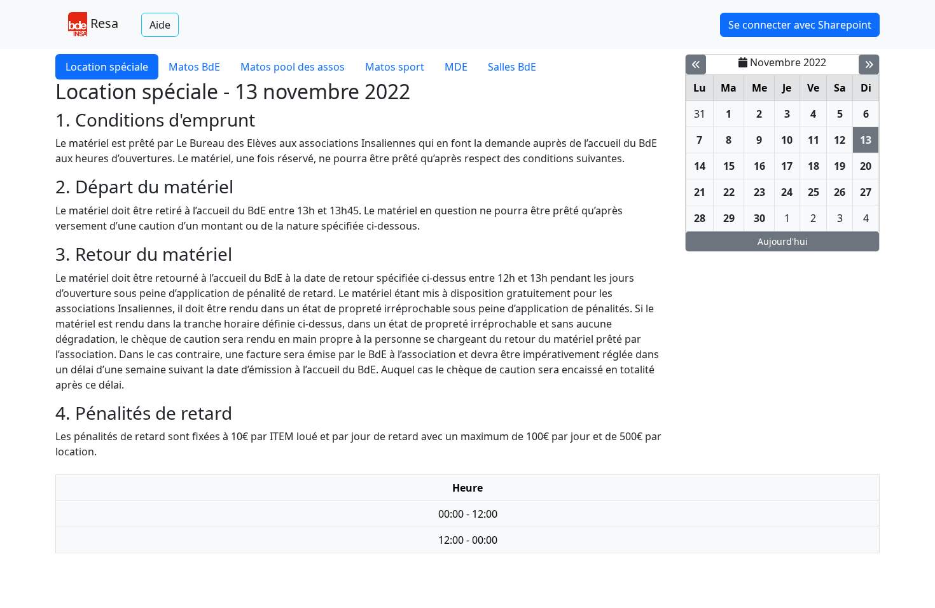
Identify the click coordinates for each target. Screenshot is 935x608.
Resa (102, 23)
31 (699, 114)
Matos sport (394, 67)
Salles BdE (512, 67)
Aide (159, 25)
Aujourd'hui (783, 241)
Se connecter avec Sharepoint (799, 25)
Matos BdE (194, 67)
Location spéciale (107, 67)
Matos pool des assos (292, 67)
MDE (456, 67)
